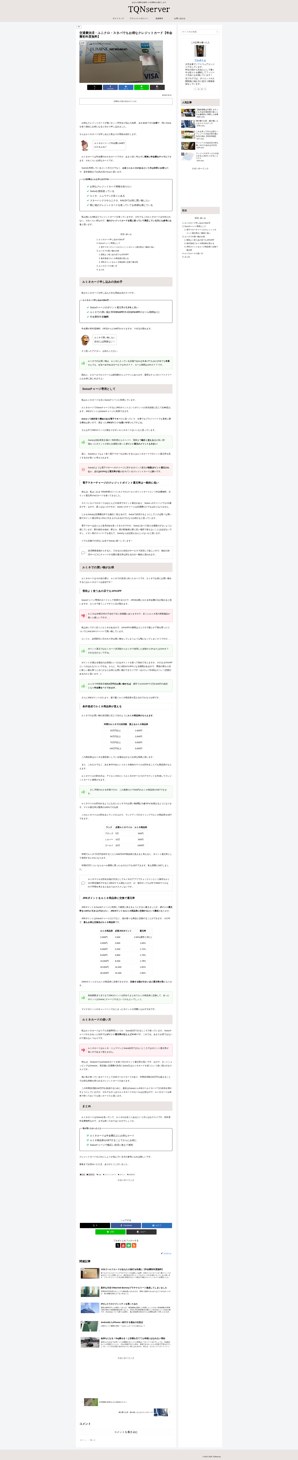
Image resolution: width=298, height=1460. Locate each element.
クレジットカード (110, 1174)
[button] (157, 87)
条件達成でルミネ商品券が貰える (115, 258)
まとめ (101, 270)
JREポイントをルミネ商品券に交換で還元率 (119, 262)
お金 (83, 1174)
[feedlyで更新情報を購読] (128, 1245)
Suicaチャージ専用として (110, 243)
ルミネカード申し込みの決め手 (112, 239)
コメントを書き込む (126, 1432)
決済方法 (91, 1174)
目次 (122, 234)
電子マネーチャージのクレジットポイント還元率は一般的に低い (128, 247)
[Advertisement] (126, 112)
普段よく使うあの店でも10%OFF (115, 254)
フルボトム (200, 60)
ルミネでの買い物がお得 (109, 251)
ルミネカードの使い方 (108, 266)
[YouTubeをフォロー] (123, 1245)
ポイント (122, 1174)
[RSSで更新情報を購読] (134, 1245)
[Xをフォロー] (118, 1245)
